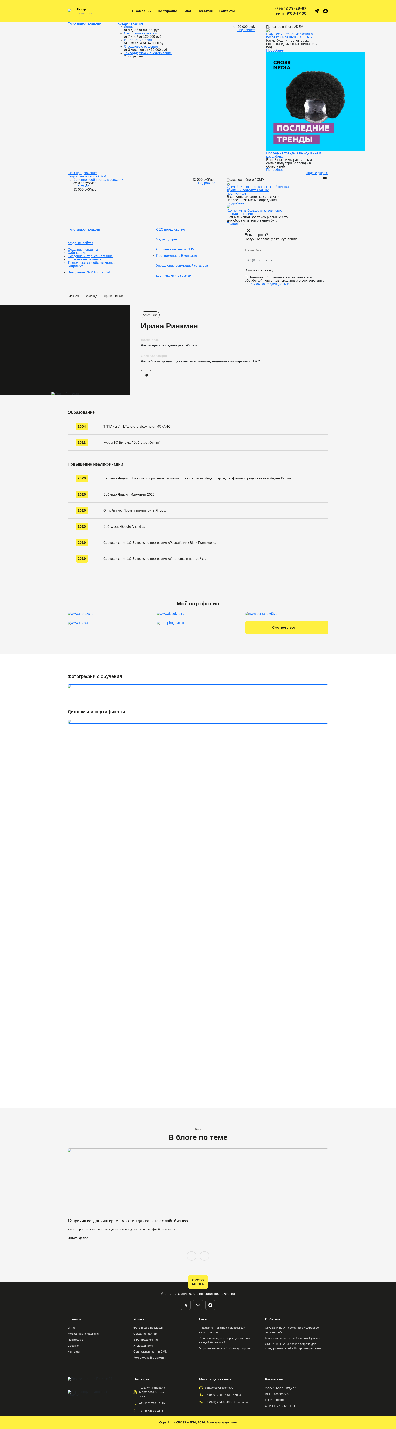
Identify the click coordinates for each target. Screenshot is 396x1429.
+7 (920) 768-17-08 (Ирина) (223, 1394)
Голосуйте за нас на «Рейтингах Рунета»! (293, 1338)
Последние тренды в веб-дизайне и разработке (293, 154)
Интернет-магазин (138, 40)
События (205, 11)
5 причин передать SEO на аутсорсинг (225, 1348)
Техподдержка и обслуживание (148, 53)
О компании (142, 11)
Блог (187, 11)
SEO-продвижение (146, 1339)
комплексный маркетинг (174, 275)
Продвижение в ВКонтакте (176, 255)
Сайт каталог (78, 252)
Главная (73, 296)
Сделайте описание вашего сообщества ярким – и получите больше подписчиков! (258, 190)
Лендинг (130, 26)
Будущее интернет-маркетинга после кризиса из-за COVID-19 (289, 35)
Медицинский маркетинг (84, 1333)
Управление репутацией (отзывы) (182, 265)
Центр (81, 9)
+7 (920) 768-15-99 (152, 1403)
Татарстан (84, 13)
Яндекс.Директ (317, 173)
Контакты (227, 11)
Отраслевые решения (141, 46)
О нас (71, 1327)
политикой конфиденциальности (270, 284)
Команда (91, 296)
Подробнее (246, 30)
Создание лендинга (83, 249)
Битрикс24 (76, 266)
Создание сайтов (145, 1333)
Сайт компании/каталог (142, 33)
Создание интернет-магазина (90, 256)
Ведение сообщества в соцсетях (98, 179)
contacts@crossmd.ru (219, 1387)
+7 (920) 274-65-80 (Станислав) (226, 1402)
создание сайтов (131, 23)
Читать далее (78, 1238)
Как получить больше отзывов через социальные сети (254, 212)
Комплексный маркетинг (149, 1357)
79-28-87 (290, 8)
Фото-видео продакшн (85, 23)
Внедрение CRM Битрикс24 (89, 272)
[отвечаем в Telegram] (316, 11)
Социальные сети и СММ (87, 176)
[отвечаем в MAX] (210, 1305)
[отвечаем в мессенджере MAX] (325, 11)
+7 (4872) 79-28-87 (152, 1410)
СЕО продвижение (170, 229)
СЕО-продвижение (82, 173)
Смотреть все (283, 627)
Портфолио (167, 11)
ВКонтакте (81, 186)
